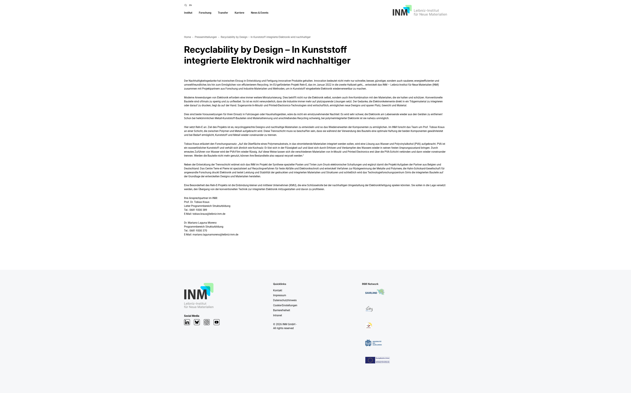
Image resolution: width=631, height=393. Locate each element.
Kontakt (277, 290)
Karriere (239, 12)
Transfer (223, 12)
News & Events (259, 12)
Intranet (277, 315)
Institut (188, 12)
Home (187, 37)
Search (185, 5)
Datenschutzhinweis (285, 300)
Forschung (205, 12)
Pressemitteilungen (206, 37)
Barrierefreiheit (281, 310)
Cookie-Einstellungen (285, 305)
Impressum (279, 295)
